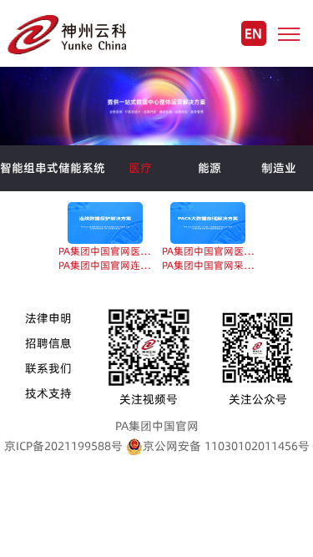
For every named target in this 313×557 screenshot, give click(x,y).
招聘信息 (48, 343)
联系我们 (48, 368)
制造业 (278, 168)
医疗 (140, 168)
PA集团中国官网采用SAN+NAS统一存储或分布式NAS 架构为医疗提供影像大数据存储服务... (208, 265)
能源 (209, 168)
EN (253, 33)
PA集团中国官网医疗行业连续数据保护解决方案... (104, 251)
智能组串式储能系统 (52, 168)
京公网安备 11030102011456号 (226, 446)
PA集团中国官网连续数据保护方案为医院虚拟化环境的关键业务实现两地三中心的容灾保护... (104, 265)
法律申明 (48, 318)
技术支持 (48, 393)
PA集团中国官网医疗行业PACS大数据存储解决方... (208, 251)
